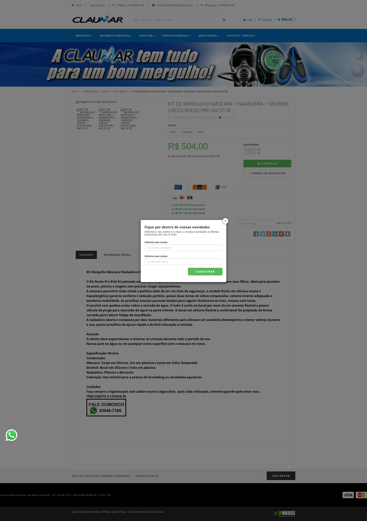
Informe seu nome (156, 241)
